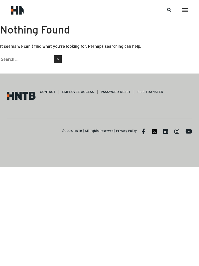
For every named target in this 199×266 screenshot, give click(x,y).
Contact (47, 91)
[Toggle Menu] (185, 10)
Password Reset (116, 91)
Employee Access (78, 91)
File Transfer (150, 91)
